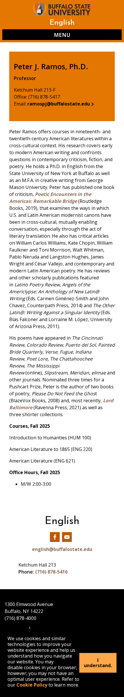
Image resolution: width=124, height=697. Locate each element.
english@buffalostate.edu (62, 549)
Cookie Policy (31, 685)
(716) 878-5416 (51, 572)
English (62, 22)
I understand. (98, 663)
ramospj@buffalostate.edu (58, 104)
